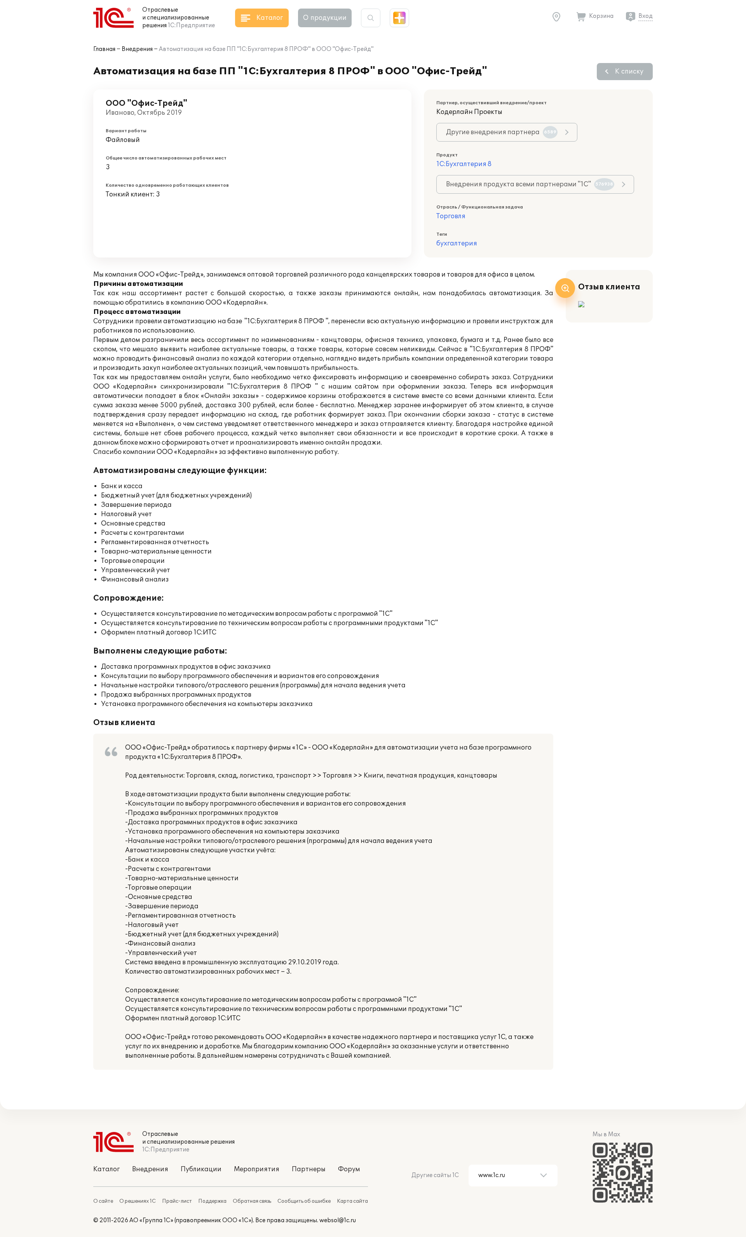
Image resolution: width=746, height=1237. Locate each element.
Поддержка (212, 1201)
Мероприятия (256, 1169)
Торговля (450, 216)
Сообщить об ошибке (304, 1201)
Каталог (106, 1169)
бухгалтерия (456, 243)
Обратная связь (252, 1201)
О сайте (103, 1201)
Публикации (201, 1169)
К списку (629, 71)
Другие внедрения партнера (501, 132)
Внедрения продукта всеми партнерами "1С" (529, 184)
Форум (349, 1169)
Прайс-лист (177, 1201)
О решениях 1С (137, 1201)
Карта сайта (352, 1201)
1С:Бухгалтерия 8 (464, 164)
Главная (104, 49)
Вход (645, 16)
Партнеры (309, 1169)
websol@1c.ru (337, 1220)
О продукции (325, 18)
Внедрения (137, 49)
